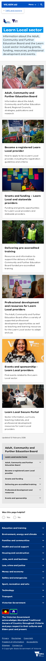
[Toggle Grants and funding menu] (40, 479)
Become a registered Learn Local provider (22, 149)
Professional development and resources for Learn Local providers (22, 306)
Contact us (17, 645)
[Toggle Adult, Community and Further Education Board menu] (40, 462)
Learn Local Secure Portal (22, 412)
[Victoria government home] (39, 654)
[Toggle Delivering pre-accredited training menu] (40, 484)
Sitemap (6, 645)
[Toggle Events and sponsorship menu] (40, 498)
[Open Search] (41, 5)
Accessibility (32, 642)
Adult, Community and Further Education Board (21, 94)
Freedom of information (13, 642)
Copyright (28, 638)
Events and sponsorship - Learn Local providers (21, 368)
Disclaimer (16, 638)
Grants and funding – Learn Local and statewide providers (23, 199)
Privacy (5, 638)
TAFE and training (13, 10)
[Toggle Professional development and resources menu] (40, 490)
